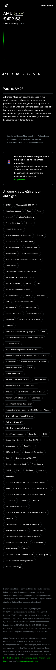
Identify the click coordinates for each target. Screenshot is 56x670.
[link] (46, 5)
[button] (5, 75)
